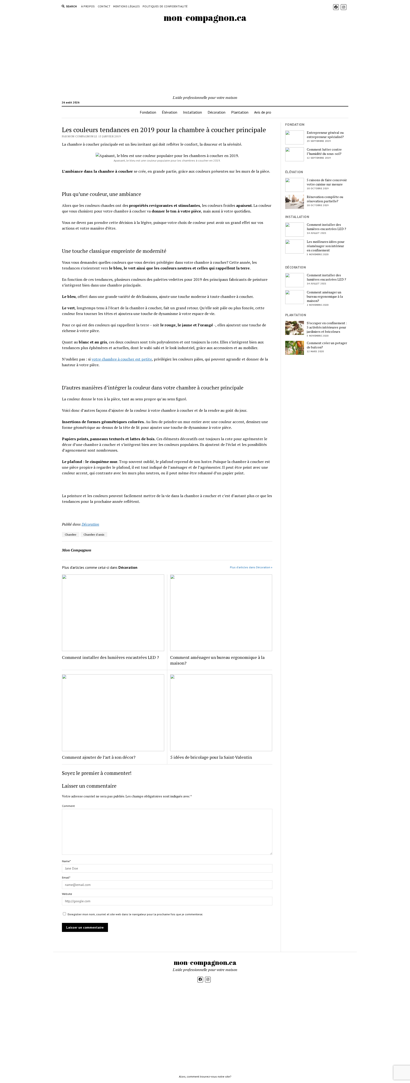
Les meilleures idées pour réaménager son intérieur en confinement (326, 246)
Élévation (169, 112)
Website (67, 894)
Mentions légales (126, 6)
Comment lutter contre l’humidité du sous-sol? (324, 151)
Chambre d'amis (94, 534)
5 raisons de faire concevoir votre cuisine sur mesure (327, 182)
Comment (68, 806)
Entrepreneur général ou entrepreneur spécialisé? (325, 134)
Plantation (239, 112)
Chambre (70, 534)
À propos (88, 6)
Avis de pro (262, 112)
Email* (66, 877)
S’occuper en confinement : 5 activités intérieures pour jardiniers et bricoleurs (327, 327)
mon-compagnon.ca (205, 17)
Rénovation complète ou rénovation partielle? (325, 199)
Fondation (148, 112)
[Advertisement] (205, 59)
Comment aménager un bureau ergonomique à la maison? (217, 660)
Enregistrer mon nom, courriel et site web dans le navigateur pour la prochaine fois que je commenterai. (135, 914)
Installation (192, 112)
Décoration (216, 112)
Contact (104, 6)
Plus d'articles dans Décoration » (251, 567)
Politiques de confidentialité (165, 6)
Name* (66, 861)
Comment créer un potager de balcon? (327, 345)
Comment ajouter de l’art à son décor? (98, 757)
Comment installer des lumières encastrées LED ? (110, 657)
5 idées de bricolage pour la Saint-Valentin (211, 757)
